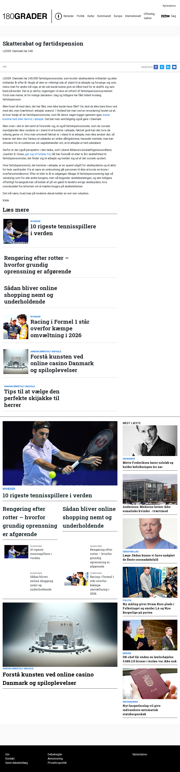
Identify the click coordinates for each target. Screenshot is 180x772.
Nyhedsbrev (169, 5)
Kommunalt (104, 16)
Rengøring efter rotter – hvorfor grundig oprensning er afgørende (37, 264)
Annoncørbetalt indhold (45, 351)
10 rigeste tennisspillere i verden (63, 229)
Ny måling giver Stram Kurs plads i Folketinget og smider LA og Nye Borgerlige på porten (148, 608)
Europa (118, 16)
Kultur (90, 16)
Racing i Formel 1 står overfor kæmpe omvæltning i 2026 (59, 328)
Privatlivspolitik (57, 762)
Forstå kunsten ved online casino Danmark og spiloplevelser (62, 363)
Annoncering (55, 758)
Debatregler (55, 754)
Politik (81, 16)
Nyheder (68, 16)
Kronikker (129, 458)
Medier (127, 653)
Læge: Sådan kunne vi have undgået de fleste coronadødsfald (149, 557)
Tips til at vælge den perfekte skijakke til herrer (32, 398)
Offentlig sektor (149, 16)
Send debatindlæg (16, 762)
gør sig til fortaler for (37, 154)
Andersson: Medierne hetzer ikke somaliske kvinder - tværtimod (147, 509)
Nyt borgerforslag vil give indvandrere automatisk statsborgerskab (141, 710)
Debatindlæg (131, 551)
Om (7, 754)
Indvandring (130, 701)
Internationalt (133, 16)
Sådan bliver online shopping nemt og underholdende (30, 295)
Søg (173, 16)
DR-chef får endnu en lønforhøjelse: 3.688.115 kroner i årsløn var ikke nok (150, 659)
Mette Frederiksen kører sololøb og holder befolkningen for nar (148, 465)
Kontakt (10, 758)
